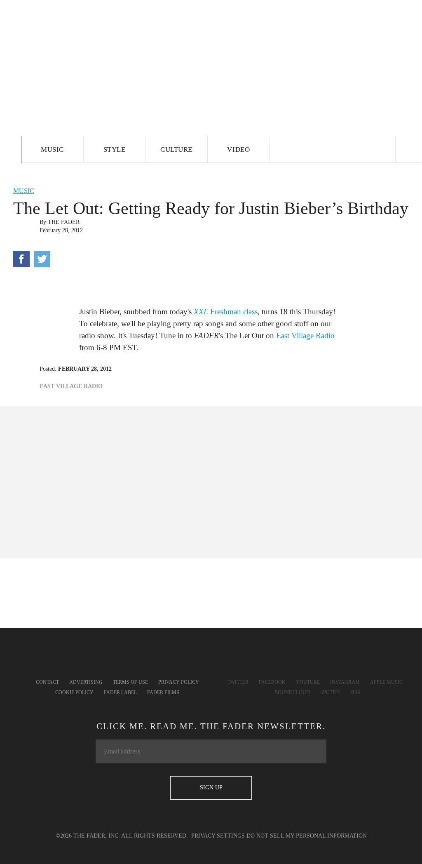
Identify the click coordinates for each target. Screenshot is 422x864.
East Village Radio (305, 335)
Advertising (86, 682)
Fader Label (120, 692)
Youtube (308, 682)
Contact (47, 682)
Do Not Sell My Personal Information (306, 836)
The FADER (64, 222)
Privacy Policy (178, 682)
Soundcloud (292, 692)
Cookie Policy (74, 692)
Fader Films (163, 692)
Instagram (345, 682)
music (23, 190)
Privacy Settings (218, 836)
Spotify (330, 692)
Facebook (272, 682)
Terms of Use (130, 682)
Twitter (238, 682)
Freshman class (226, 311)
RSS (355, 692)
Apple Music (386, 682)
